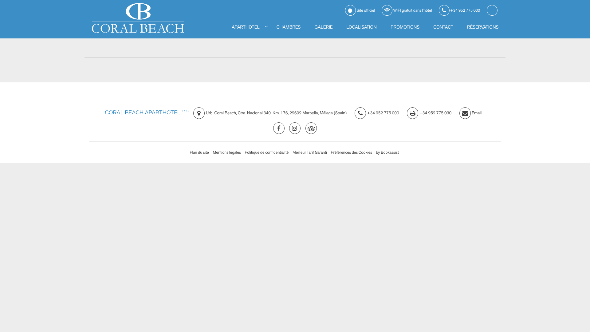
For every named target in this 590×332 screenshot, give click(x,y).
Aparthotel (245, 27)
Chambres (289, 27)
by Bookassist (387, 152)
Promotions (405, 27)
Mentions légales (227, 152)
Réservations (483, 27)
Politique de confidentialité (267, 152)
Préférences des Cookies (351, 152)
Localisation (362, 27)
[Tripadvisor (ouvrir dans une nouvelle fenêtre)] (311, 128)
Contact (443, 27)
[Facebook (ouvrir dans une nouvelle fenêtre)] (278, 128)
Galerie (324, 27)
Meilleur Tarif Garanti (310, 152)
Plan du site (199, 152)
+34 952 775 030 (434, 113)
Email (476, 113)
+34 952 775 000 (464, 10)
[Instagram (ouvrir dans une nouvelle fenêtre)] (294, 128)
